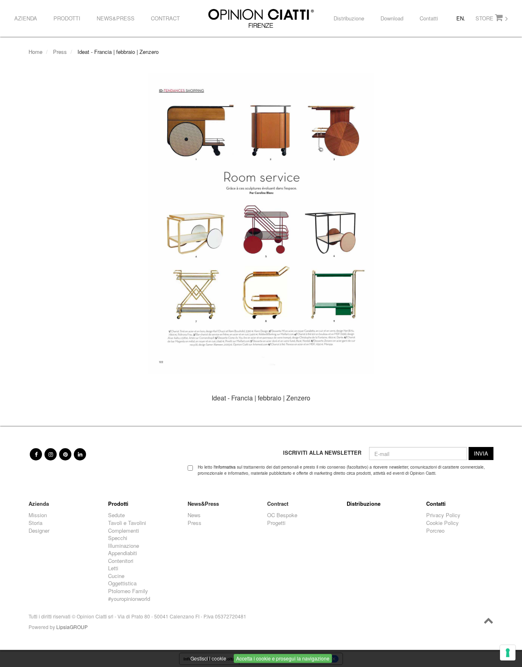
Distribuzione (349, 18)
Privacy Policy (443, 515)
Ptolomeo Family (128, 591)
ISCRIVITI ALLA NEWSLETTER (322, 452)
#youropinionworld (129, 599)
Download (391, 18)
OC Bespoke (282, 515)
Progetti (276, 523)
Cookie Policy (442, 523)
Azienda (25, 18)
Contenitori (120, 561)
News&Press (116, 18)
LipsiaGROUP (72, 626)
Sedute (116, 515)
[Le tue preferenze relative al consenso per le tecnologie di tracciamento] (507, 652)
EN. (460, 18)
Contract (165, 18)
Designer (39, 530)
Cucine (116, 576)
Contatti (429, 18)
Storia (35, 523)
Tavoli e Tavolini (127, 523)
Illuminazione (123, 545)
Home (35, 52)
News (194, 515)
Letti (113, 568)
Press (60, 52)
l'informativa (225, 467)
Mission (38, 515)
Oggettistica (122, 583)
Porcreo (435, 530)
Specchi (117, 538)
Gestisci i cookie (208, 658)
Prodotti (66, 18)
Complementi (123, 530)
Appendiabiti (122, 553)
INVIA (481, 453)
